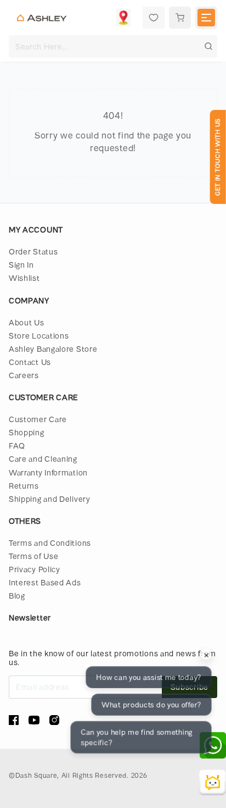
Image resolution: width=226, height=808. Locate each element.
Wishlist (24, 278)
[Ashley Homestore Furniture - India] (42, 17)
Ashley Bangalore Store (53, 348)
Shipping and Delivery (50, 498)
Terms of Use (33, 556)
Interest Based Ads (45, 582)
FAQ (17, 445)
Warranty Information (48, 472)
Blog (17, 595)
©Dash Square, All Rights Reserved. (69, 775)
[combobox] (113, 46)
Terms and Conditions (50, 542)
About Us (26, 322)
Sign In (21, 264)
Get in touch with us (217, 157)
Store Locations (39, 335)
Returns (24, 485)
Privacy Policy (34, 569)
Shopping (26, 432)
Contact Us (30, 362)
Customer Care (38, 419)
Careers (24, 375)
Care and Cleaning (43, 458)
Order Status (33, 251)
